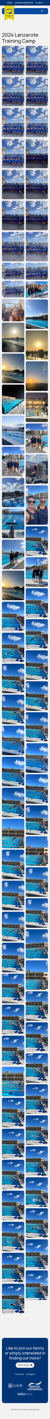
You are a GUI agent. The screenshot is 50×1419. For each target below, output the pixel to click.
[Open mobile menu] (42, 11)
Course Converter (24, 3)
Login (9, 3)
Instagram (30, 1374)
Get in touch (23, 1365)
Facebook (19, 1374)
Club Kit (39, 3)
